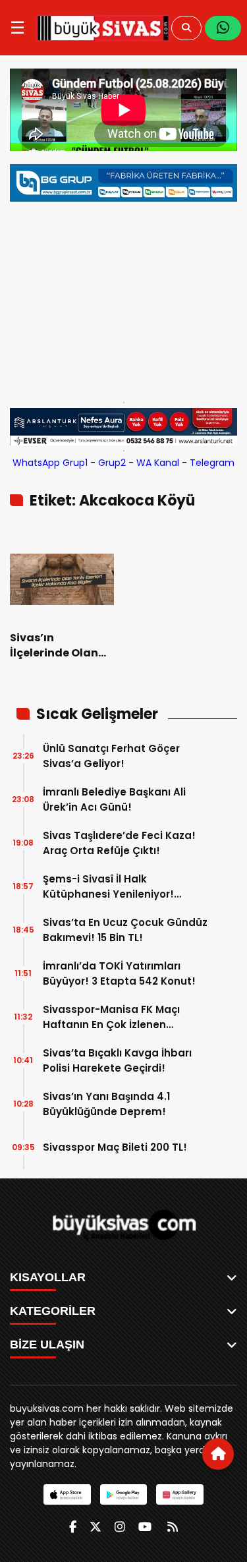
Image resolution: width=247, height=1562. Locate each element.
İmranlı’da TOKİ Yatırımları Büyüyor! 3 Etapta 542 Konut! (119, 973)
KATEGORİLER (53, 1310)
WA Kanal (157, 462)
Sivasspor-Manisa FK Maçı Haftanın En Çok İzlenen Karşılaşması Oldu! (111, 1017)
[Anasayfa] (218, 1454)
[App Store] (66, 1494)
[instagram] (120, 1527)
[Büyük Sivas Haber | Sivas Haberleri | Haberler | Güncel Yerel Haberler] (103, 27)
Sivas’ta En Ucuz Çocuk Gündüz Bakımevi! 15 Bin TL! (125, 929)
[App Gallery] (179, 1494)
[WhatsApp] (223, 28)
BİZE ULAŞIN (47, 1344)
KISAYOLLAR (48, 1277)
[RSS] (172, 1527)
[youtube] (144, 1527)
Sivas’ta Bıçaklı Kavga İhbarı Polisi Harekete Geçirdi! (117, 1060)
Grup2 (112, 462)
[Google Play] (123, 1494)
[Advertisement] (123, 298)
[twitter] (95, 1527)
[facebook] (72, 1527)
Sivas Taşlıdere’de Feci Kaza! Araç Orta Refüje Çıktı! (119, 842)
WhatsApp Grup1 (50, 462)
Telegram (212, 462)
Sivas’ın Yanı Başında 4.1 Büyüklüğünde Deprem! (106, 1103)
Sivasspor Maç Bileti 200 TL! (115, 1147)
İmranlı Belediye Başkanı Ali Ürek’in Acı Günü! (114, 799)
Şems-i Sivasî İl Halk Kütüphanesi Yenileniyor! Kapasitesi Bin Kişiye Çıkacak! (121, 887)
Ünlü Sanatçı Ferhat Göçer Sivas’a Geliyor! (111, 755)
